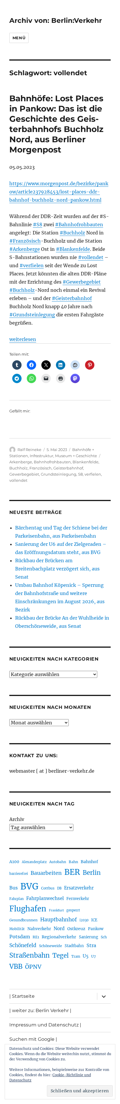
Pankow (95, 928)
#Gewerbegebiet (82, 282)
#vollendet (90, 257)
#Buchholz (72, 233)
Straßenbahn (29, 955)
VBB (15, 966)
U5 (86, 956)
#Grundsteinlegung (32, 315)
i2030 (84, 920)
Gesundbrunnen (23, 920)
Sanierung (88, 937)
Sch (104, 937)
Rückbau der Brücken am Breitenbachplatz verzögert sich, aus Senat (57, 569)
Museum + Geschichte (76, 455)
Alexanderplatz (34, 862)
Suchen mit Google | (33, 1039)
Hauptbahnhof (58, 919)
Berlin (92, 873)
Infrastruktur (41, 455)
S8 (80, 474)
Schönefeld (22, 945)
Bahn (73, 862)
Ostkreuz (76, 928)
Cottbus (47, 888)
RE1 (36, 937)
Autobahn (57, 862)
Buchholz (18, 468)
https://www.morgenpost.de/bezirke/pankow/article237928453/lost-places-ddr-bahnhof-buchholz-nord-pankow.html (58, 192)
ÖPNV (33, 966)
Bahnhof (89, 861)
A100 (14, 861)
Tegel (60, 955)
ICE (94, 920)
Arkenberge (20, 462)
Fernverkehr (77, 898)
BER (72, 872)
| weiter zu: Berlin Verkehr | (40, 1010)
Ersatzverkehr (79, 888)
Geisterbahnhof (68, 468)
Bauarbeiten (46, 873)
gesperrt (73, 910)
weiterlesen (22, 339)
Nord (59, 928)
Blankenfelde (85, 462)
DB (59, 888)
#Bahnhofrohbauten (79, 224)
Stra (91, 945)
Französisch (40, 468)
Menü (19, 37)
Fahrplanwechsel (45, 898)
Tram (75, 956)
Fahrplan (16, 899)
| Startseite (22, 996)
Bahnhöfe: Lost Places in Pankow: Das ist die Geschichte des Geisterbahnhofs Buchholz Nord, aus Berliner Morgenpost (56, 124)
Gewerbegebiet (24, 474)
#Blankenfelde (73, 249)
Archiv (16, 819)
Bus (13, 888)
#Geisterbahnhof (72, 298)
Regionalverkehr (59, 937)
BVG (29, 886)
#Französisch (25, 241)
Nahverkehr (39, 928)
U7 (93, 956)
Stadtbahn (74, 945)
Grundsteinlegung (58, 474)
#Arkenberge (24, 249)
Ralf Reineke (29, 449)
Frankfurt (56, 910)
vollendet (18, 480)
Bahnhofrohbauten (52, 462)
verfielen (92, 474)
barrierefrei (18, 874)
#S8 (37, 224)
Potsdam (19, 937)
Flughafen (27, 908)
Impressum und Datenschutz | (45, 1025)
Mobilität (17, 929)
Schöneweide (50, 946)
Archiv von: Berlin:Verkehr (55, 20)
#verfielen (32, 265)
